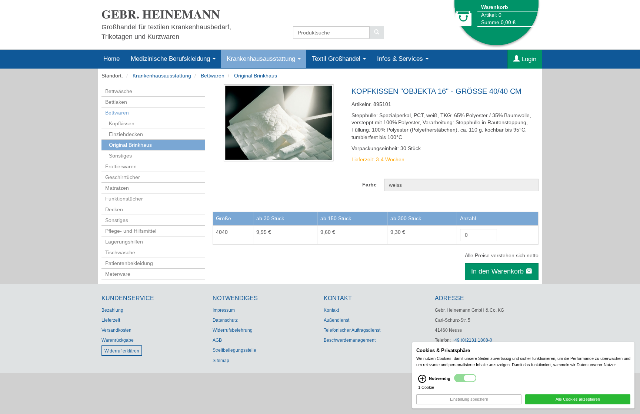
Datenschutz (225, 320)
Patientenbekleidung (129, 263)
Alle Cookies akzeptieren (578, 399)
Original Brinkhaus (255, 76)
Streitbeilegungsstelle (234, 350)
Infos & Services (401, 58)
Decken (114, 209)
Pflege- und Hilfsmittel (130, 231)
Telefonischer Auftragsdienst (352, 330)
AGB (217, 340)
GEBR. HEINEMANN (160, 14)
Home (111, 58)
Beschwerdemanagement (350, 340)
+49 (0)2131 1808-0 (472, 340)
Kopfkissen (121, 123)
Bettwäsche (118, 91)
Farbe (369, 185)
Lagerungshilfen (124, 242)
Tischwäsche (120, 252)
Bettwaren (212, 76)
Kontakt (331, 310)
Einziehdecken (126, 134)
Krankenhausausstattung (262, 58)
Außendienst (336, 320)
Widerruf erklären (121, 351)
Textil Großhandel (337, 58)
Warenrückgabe (117, 340)
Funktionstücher (124, 199)
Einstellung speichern (469, 399)
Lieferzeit (110, 320)
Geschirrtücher (122, 177)
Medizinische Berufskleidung (171, 58)
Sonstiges (120, 156)
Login (528, 59)
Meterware (117, 274)
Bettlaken (116, 102)
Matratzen (117, 188)
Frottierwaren (121, 166)
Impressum (224, 310)
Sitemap (221, 360)
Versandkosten (116, 330)
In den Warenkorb (498, 271)
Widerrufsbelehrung (233, 330)
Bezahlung (112, 310)
